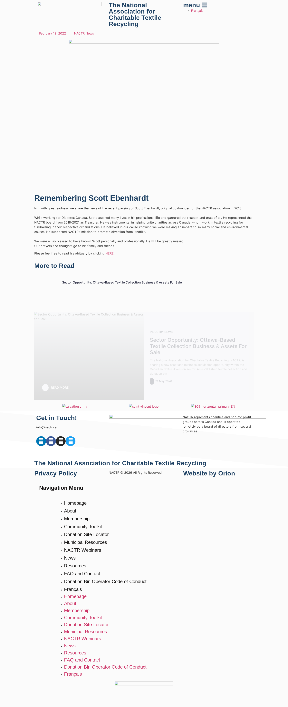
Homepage (75, 503)
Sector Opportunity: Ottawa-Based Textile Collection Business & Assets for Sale (122, 282)
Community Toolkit (83, 526)
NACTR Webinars (82, 550)
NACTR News (84, 33)
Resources (75, 565)
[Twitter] (70, 441)
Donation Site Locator (86, 534)
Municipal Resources (85, 542)
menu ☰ (195, 5)
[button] (36, 406)
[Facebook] (51, 441)
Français (73, 589)
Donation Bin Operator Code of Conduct (105, 581)
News (70, 558)
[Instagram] (61, 441)
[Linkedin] (41, 441)
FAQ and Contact (82, 573)
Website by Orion (209, 473)
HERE (109, 253)
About (70, 510)
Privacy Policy (55, 473)
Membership (77, 518)
